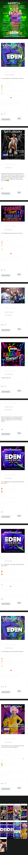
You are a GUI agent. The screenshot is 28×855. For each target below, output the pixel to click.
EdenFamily (5, 503)
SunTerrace (16, 104)
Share (19, 118)
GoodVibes (5, 102)
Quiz (3, 502)
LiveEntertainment (7, 104)
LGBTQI (18, 502)
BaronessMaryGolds (7, 773)
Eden (14, 502)
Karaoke (9, 100)
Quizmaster (8, 502)
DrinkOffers (12, 102)
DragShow (18, 771)
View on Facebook (5, 119)
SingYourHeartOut (7, 105)
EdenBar (4, 100)
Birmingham (5, 775)
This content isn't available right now (10, 414)
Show (23, 771)
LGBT (17, 102)
